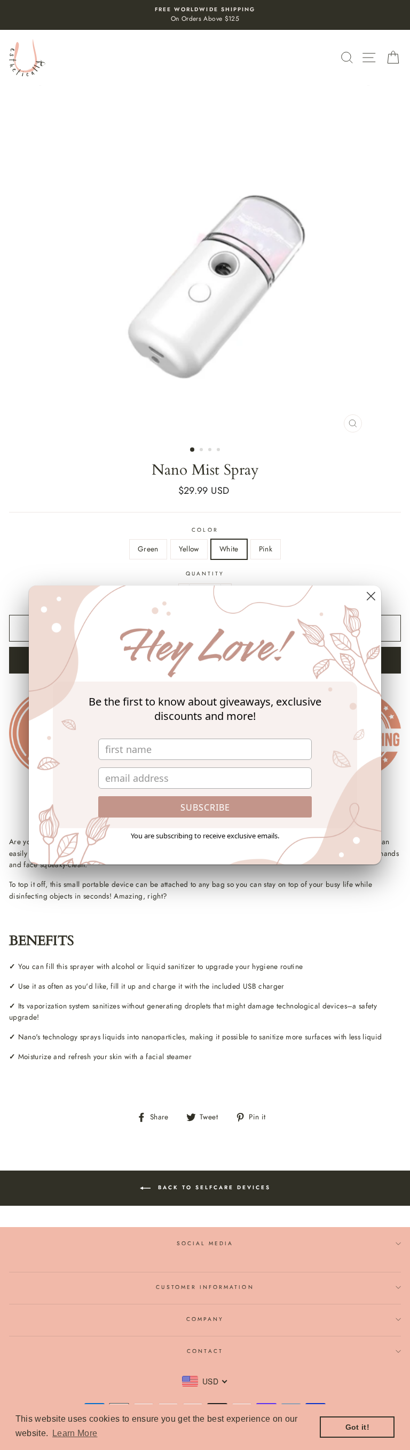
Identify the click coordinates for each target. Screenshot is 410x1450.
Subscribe (205, 807)
